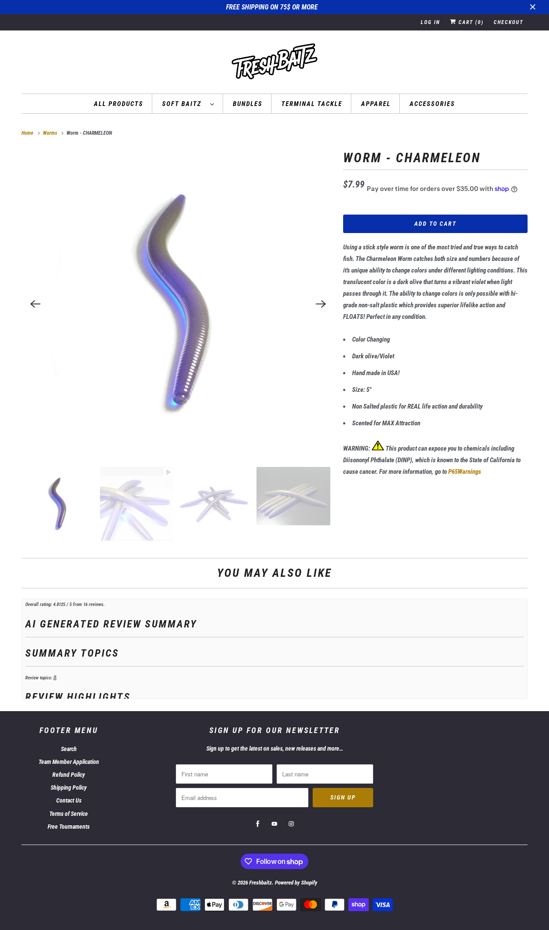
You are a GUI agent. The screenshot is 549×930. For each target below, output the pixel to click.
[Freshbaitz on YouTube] (274, 824)
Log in (430, 22)
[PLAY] (178, 303)
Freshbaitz (260, 882)
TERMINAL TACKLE (311, 104)
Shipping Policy (69, 787)
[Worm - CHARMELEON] (178, 303)
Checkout (508, 22)
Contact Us (68, 800)
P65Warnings (464, 472)
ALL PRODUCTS (118, 104)
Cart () (470, 22)
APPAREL (376, 104)
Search (69, 748)
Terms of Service (68, 813)
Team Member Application (69, 761)
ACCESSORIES (432, 104)
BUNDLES (247, 104)
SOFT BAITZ (184, 104)
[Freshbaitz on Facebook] (257, 824)
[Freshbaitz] (274, 64)
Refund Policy (68, 774)
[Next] (320, 303)
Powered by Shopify (296, 882)
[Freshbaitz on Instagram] (291, 824)
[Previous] (35, 303)
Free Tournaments (69, 826)
